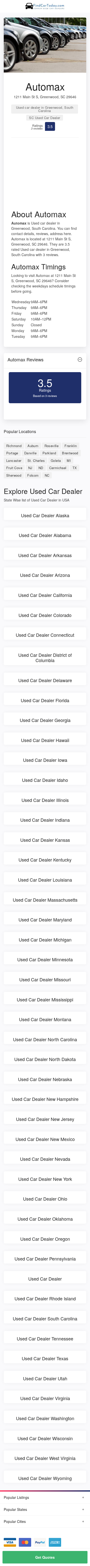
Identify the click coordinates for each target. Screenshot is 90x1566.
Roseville (51, 445)
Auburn (33, 445)
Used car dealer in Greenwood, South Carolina (45, 109)
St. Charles (36, 460)
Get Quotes (45, 1557)
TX (74, 467)
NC (47, 475)
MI (69, 460)
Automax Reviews (26, 359)
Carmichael (57, 467)
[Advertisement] (45, 175)
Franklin (70, 445)
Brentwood (70, 453)
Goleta (56, 460)
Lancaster (14, 460)
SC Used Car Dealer (44, 117)
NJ (30, 467)
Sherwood (13, 475)
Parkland (49, 453)
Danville (30, 453)
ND (40, 467)
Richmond (14, 445)
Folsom (32, 475)
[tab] (45, 360)
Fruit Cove (14, 467)
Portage (12, 453)
